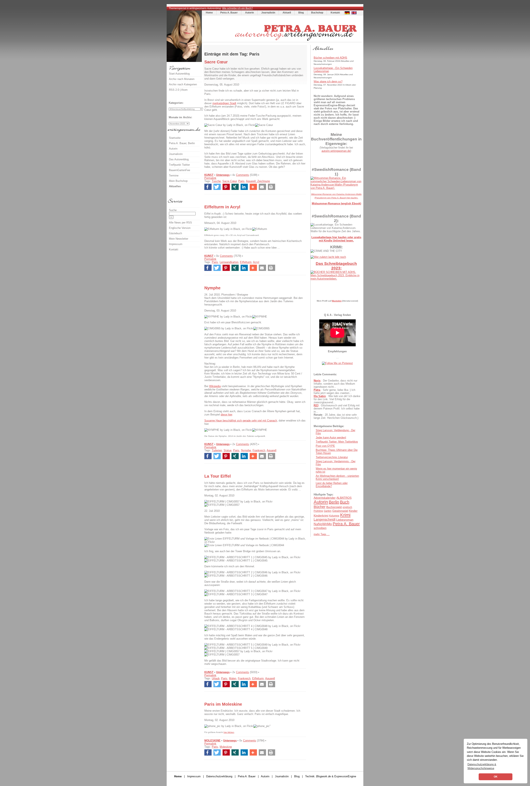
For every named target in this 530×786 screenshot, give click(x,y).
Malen (232, 678)
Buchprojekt (334, 507)
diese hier (226, 414)
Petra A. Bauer (229, 12)
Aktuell (287, 12)
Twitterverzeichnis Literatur (332, 457)
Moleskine (226, 746)
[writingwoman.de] (282, 41)
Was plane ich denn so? (328, 81)
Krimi (345, 515)
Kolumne (334, 515)
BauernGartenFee (179, 170)
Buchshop (317, 12)
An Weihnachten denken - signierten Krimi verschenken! (337, 477)
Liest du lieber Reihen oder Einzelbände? (332, 485)
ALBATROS (344, 497)
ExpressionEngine (345, 776)
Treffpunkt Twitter (179, 164)
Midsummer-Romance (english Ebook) (336, 203)
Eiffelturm (246, 262)
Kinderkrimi (321, 515)
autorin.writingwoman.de (336, 150)
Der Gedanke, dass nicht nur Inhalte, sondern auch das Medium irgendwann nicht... (335, 383)
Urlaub (215, 678)
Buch (344, 502)
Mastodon (337, 301)
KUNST (208, 174)
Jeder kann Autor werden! (331, 437)
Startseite (175, 137)
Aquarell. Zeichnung (258, 181)
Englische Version (179, 227)
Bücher (319, 507)
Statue (227, 450)
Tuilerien (217, 450)
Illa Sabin (320, 396)
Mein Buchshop (178, 180)
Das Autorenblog (179, 159)
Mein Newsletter (178, 238)
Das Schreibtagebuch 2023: (336, 265)
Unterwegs (223, 174)
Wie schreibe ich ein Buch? (237, 8)
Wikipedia (215, 386)
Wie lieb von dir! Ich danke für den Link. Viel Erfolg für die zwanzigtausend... (337, 399)
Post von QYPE (325, 445)
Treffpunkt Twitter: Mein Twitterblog (337, 441)
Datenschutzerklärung (219, 776)
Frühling (318, 511)
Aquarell (271, 450)
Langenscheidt (324, 519)
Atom (184, 89)
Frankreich (259, 450)
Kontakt (335, 12)
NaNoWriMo (323, 524)
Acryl (256, 262)
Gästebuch (175, 233)
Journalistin (268, 12)
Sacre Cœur (229, 181)
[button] (208, 187)
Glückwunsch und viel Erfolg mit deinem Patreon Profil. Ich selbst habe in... (337, 408)
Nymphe (246, 450)
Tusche (216, 181)
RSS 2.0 (174, 89)
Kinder (353, 510)
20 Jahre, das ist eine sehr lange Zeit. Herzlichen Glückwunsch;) (336, 416)
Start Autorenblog (179, 73)
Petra (317, 389)
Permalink (210, 178)
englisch (347, 507)
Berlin (334, 502)
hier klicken (229, 732)
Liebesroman (344, 519)
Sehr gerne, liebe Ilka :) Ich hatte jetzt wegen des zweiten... (334, 391)
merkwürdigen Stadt (224, 103)
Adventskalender (325, 497)
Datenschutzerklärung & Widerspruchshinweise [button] (481, 766)
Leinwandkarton (229, 262)
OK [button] (495, 776)
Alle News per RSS (180, 222)
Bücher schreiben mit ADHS (330, 57)
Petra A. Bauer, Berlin (182, 143)
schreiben (320, 528)
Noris (317, 380)
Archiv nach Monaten (181, 79)
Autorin (249, 12)
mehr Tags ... (322, 534)
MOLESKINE (212, 740)
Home (209, 12)
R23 (316, 405)
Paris (241, 181)
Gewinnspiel (340, 510)
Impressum (175, 244)
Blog (301, 12)
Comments (242, 174)
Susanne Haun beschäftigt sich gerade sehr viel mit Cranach (240, 420)
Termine (173, 175)
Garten (327, 511)
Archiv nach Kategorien (183, 84)
